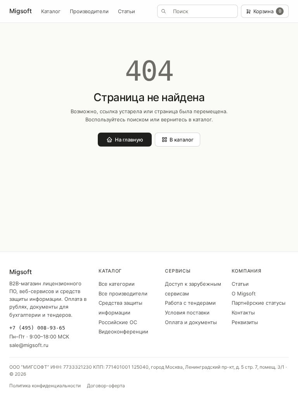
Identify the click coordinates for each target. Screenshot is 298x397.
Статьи (126, 11)
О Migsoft (244, 293)
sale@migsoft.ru (29, 345)
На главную (129, 139)
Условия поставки (187, 312)
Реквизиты (245, 322)
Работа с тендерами (190, 303)
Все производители (123, 293)
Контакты (243, 312)
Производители (89, 11)
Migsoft (20, 11)
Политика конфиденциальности (45, 385)
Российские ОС (118, 322)
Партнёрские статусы (259, 303)
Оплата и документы (191, 322)
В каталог (182, 139)
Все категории (117, 284)
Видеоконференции (123, 331)
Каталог (51, 11)
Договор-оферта (106, 385)
